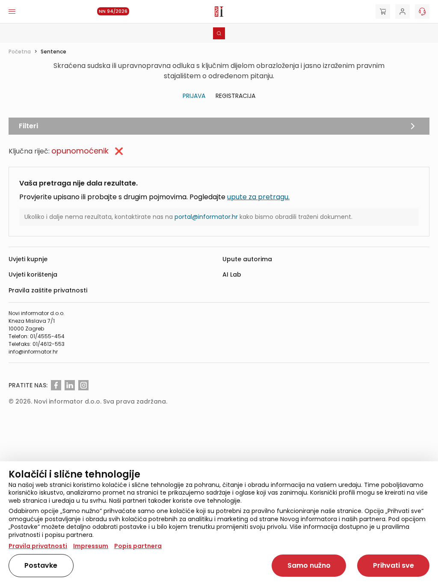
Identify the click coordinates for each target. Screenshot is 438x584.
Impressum (90, 546)
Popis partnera (138, 546)
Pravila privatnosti (38, 546)
